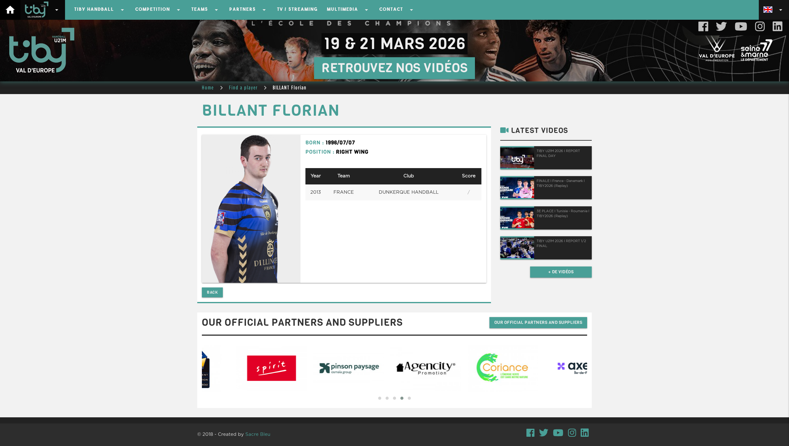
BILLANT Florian (290, 87)
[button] (379, 398)
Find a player (243, 87)
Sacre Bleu (257, 434)
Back (212, 292)
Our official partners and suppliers (538, 322)
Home (208, 87)
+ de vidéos (561, 272)
